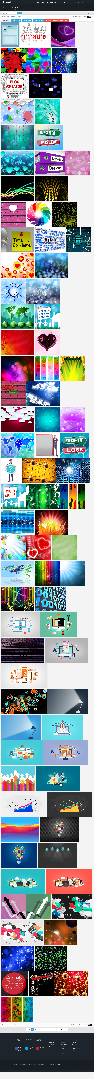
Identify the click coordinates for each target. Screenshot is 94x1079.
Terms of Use (52, 1046)
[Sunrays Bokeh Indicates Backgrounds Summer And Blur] (72, 573)
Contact (63, 1040)
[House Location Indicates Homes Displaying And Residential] (47, 316)
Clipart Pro (74, 1050)
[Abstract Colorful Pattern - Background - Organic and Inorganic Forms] (22, 932)
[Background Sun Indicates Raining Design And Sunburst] (51, 958)
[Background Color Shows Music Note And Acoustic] (17, 599)
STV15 (89, 16)
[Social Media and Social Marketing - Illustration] (22, 752)
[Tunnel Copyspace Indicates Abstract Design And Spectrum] (50, 239)
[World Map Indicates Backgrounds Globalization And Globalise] (41, 983)
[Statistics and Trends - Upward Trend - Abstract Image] (23, 804)
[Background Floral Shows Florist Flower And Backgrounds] (77, 163)
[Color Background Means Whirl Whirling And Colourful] (38, 214)
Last (65, 1029)
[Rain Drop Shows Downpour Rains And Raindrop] (47, 419)
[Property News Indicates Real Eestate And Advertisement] (17, 239)
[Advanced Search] (89, 1)
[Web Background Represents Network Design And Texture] (64, 214)
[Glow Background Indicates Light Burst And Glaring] (43, 393)
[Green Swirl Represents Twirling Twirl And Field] (47, 111)
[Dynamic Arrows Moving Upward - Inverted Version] (13, 906)
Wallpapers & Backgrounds (64, 1045)
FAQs (50, 1049)
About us (51, 1040)
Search (84, 7)
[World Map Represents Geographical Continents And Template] (17, 316)
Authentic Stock (76, 1048)
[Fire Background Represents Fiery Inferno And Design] (51, 522)
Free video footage (74, 1045)
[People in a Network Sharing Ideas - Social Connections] (19, 855)
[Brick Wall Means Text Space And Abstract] (13, 214)
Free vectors (75, 1042)
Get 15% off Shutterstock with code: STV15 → (57, 20)
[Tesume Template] (10, 34)
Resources (51, 1044)
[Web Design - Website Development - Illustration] (24, 675)
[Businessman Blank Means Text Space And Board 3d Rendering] (47, 445)
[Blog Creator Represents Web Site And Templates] (35, 34)
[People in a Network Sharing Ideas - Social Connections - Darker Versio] (59, 829)
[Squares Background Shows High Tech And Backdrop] (45, 86)
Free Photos (6, 20)
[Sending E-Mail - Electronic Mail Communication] (58, 778)
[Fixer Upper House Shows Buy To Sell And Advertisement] (13, 496)
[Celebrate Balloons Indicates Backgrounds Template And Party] (17, 111)
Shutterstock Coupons (64, 1052)
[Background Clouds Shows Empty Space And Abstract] (17, 419)
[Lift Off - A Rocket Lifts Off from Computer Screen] (62, 727)
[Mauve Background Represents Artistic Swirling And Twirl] (72, 419)
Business (36, 13)
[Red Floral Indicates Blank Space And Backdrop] (17, 342)
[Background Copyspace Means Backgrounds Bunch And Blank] (13, 547)
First (28, 1029)
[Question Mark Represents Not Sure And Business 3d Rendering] (11, 470)
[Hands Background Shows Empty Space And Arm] (72, 496)
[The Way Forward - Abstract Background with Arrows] (24, 701)
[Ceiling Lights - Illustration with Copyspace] (57, 855)
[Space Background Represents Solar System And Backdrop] (64, 60)
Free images (75, 1040)
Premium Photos (16, 20)
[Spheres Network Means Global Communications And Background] (71, 983)
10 (61, 1029)
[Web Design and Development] (58, 624)
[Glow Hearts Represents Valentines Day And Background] (43, 291)
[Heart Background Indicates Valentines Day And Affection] (47, 342)
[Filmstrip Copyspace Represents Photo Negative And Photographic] (14, 983)
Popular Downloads (63, 1049)
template (8, 16)
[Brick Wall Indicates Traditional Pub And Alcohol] (13, 393)
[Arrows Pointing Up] (18, 778)
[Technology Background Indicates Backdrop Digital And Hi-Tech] (73, 470)
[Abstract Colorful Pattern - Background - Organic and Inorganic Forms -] (72, 906)
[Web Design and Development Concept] (20, 624)
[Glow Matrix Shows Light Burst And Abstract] (17, 137)
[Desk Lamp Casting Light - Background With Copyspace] (21, 727)
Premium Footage (38, 20)
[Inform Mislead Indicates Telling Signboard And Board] (49, 137)
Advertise (51, 1042)
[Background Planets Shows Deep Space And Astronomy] (60, 932)
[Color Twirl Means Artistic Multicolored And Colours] (38, 60)
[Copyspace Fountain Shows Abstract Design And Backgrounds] (51, 188)
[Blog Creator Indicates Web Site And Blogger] (14, 86)
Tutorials (63, 1042)
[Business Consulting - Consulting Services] (23, 881)
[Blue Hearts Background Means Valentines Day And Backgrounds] (17, 163)
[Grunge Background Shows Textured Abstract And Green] (43, 496)
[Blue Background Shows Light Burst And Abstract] (51, 265)
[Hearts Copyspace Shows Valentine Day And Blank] (17, 265)
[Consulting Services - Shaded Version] (69, 881)
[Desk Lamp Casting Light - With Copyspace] (67, 701)
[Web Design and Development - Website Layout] (65, 752)
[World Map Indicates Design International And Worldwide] (17, 445)
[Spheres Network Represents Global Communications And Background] (39, 470)
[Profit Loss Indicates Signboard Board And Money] (74, 445)
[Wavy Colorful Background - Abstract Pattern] (20, 829)
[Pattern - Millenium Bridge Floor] (22, 650)
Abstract (31, 13)
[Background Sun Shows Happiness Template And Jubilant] (13, 291)
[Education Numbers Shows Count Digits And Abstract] (17, 1009)
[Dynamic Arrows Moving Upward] (38, 906)
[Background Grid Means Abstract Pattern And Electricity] (17, 522)
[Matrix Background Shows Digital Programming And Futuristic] (17, 958)
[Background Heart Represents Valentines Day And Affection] (63, 34)
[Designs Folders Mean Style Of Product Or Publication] (50, 163)
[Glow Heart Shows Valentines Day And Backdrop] (38, 547)
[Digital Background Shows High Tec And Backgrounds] (50, 599)
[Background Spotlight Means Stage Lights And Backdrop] (72, 368)
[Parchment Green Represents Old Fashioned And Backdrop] (64, 547)
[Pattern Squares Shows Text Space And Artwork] (17, 573)
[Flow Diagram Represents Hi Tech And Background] (78, 239)
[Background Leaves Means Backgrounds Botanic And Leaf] (47, 368)
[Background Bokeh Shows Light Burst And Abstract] (17, 368)
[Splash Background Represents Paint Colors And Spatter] (13, 60)
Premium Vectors (27, 20)
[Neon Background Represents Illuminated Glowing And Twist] (17, 188)
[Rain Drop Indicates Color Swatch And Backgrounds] (47, 573)
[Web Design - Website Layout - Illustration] (66, 650)
